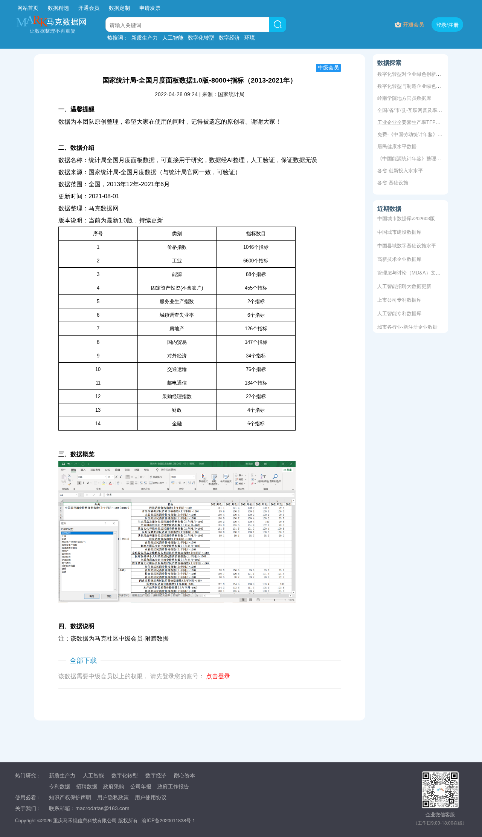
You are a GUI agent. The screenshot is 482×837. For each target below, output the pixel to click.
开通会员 (89, 7)
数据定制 (119, 7)
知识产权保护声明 (70, 797)
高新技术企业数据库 (399, 256)
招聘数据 (86, 786)
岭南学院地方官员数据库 (404, 97)
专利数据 (59, 786)
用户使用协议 (150, 797)
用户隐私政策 (113, 797)
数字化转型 (201, 37)
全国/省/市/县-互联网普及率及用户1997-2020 (425, 109)
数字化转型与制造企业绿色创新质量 (416, 85)
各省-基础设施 (392, 182)
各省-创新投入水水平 (400, 170)
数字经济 (229, 37)
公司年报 (140, 786)
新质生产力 (144, 37)
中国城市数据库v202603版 (406, 215)
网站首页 (27, 7)
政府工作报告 (173, 786)
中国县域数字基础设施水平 (406, 243)
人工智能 (172, 37)
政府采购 (113, 786)
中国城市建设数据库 (399, 229)
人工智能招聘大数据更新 (404, 283)
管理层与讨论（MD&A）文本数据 (413, 270)
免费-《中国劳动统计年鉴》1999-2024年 (421, 134)
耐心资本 (184, 775)
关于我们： (28, 808)
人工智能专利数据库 (399, 310)
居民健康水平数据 (396, 146)
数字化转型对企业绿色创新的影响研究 (419, 73)
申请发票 (149, 7)
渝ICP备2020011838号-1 (168, 820)
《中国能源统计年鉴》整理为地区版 (416, 158)
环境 (249, 37)
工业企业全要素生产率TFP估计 (411, 122)
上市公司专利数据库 (399, 297)
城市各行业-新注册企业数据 (407, 324)
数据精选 (58, 7)
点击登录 (218, 676)
